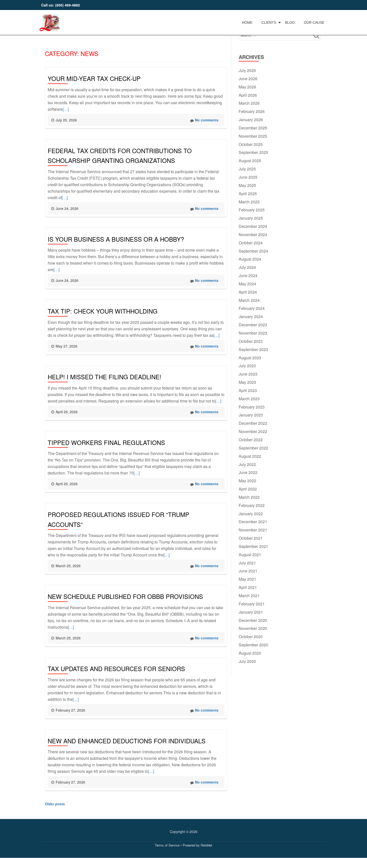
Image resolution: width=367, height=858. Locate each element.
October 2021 (251, 538)
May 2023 (247, 382)
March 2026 (249, 103)
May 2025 (247, 185)
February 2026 (252, 111)
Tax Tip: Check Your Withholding (103, 311)
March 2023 (249, 399)
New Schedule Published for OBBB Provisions (125, 596)
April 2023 (248, 390)
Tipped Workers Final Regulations (106, 442)
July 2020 (247, 661)
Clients (268, 22)
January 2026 (251, 119)
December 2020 (253, 620)
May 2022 (247, 480)
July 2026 (247, 70)
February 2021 (252, 604)
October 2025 (251, 144)
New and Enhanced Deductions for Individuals (126, 740)
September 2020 (253, 645)
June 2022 (248, 472)
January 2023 (251, 415)
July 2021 (247, 563)
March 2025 (249, 202)
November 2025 (253, 136)
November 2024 (253, 234)
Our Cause (314, 22)
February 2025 (252, 210)
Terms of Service (167, 845)
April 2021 (248, 587)
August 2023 (250, 358)
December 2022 (253, 423)
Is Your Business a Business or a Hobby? (116, 239)
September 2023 (253, 349)
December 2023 (253, 325)
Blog (290, 22)
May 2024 (247, 284)
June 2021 (248, 571)
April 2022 (248, 489)
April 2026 (248, 95)
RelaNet (206, 845)
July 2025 (247, 169)
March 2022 (249, 497)
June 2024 (248, 275)
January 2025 (251, 218)
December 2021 (253, 521)
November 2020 (253, 628)
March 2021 (249, 595)
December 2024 (253, 226)
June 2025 (248, 177)
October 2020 (251, 636)
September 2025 (253, 152)
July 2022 (247, 464)
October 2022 (251, 439)
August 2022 (250, 456)
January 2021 (251, 612)
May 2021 (247, 579)
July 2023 (247, 366)
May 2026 (247, 87)
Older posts (55, 803)
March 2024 (249, 300)
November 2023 (253, 333)
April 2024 (248, 292)
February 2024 (252, 308)
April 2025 (248, 193)
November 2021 (253, 530)
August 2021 (250, 554)
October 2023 (251, 341)
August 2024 (250, 259)
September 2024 (253, 251)
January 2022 (251, 513)
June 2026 (248, 78)
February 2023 (252, 407)
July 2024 (247, 267)
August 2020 (250, 653)
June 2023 (248, 374)
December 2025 (253, 128)
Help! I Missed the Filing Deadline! (104, 376)
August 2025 (250, 160)
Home (247, 22)
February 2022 (252, 505)
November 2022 (253, 431)
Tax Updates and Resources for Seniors (116, 668)
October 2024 (251, 243)
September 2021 (253, 546)
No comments (206, 119)
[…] (66, 109)
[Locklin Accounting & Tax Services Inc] (50, 18)
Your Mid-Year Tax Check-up (94, 78)
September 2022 (253, 448)
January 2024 (251, 316)
